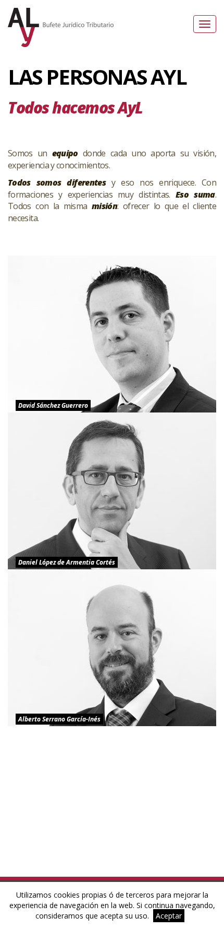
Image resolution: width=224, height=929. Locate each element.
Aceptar (169, 916)
